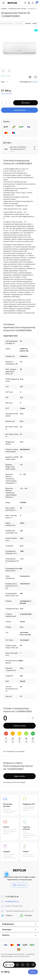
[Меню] (3, 3)
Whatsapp (28, 915)
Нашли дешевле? (6, 93)
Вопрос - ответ (31, 23)
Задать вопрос (19, 776)
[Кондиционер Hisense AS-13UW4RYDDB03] (19, 47)
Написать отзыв (20, 726)
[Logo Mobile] (12, 3)
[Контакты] (29, 3)
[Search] (25, 3)
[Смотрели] (17, 964)
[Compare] (30, 77)
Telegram (8, 915)
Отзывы (18, 23)
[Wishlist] (35, 77)
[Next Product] (9, 71)
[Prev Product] (3, 71)
